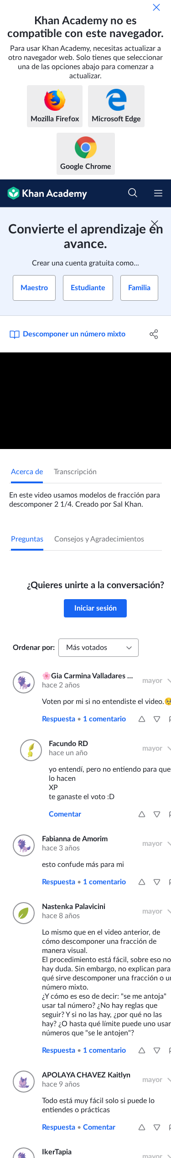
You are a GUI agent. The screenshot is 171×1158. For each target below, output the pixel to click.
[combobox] (98, 648)
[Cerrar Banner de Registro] (154, 224)
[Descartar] (156, 7)
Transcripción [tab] (75, 472)
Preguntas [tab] (27, 539)
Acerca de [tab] (27, 472)
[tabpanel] (85, 496)
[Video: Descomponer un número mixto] (85, 400)
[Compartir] (154, 334)
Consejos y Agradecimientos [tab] (99, 539)
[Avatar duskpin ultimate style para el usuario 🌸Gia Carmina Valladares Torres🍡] (22, 682)
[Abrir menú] (158, 193)
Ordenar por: (34, 647)
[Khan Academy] (43, 193)
